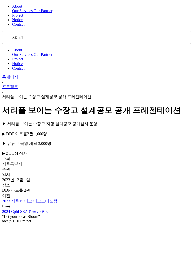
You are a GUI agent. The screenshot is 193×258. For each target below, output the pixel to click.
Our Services (23, 11)
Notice (17, 20)
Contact (18, 24)
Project (17, 15)
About (17, 6)
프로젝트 (10, 87)
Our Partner (43, 11)
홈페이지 (10, 77)
